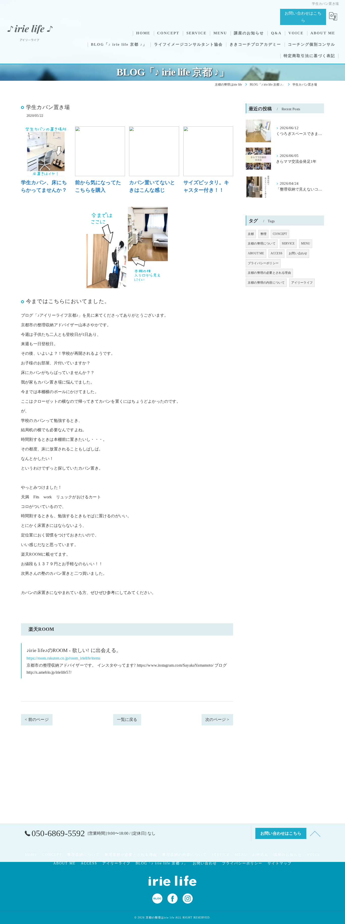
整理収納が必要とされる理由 (131, 855)
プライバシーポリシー (263, 263)
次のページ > (217, 719)
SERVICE (288, 243)
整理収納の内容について (184, 855)
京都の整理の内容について (266, 282)
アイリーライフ (302, 282)
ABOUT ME (256, 253)
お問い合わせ (298, 253)
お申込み (260, 855)
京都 (251, 234)
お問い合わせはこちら (303, 16)
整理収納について (83, 855)
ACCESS (276, 253)
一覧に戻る (127, 719)
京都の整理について (262, 243)
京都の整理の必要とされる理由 (269, 273)
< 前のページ (36, 719)
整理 (263, 234)
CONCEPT (280, 234)
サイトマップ (279, 863)
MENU (305, 243)
